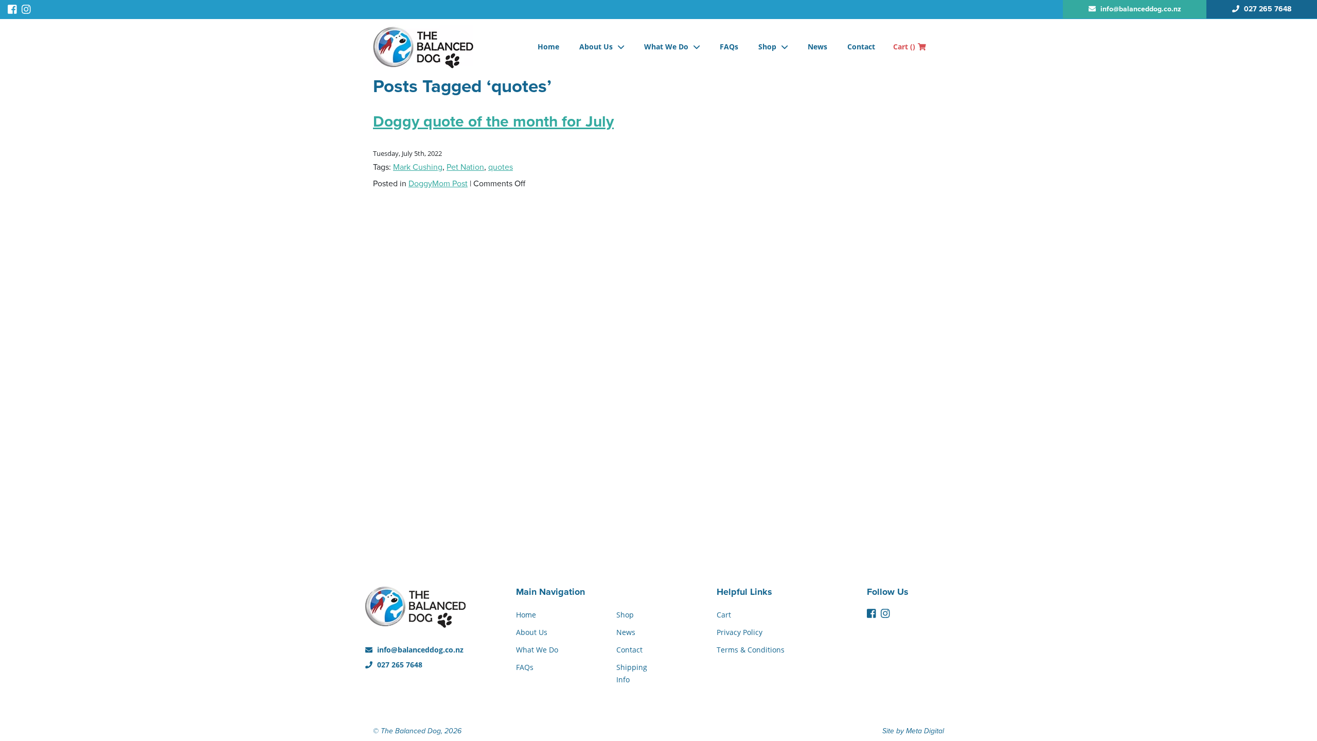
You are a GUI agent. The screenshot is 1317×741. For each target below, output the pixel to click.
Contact (861, 46)
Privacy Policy (739, 632)
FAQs (729, 46)
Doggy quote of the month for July (493, 121)
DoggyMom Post (438, 184)
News (817, 46)
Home (548, 46)
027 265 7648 (398, 664)
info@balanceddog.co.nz (419, 650)
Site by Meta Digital (913, 731)
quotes (500, 167)
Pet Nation (465, 167)
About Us (596, 46)
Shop (767, 46)
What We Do (666, 46)
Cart (904, 46)
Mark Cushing (417, 167)
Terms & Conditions (751, 650)
